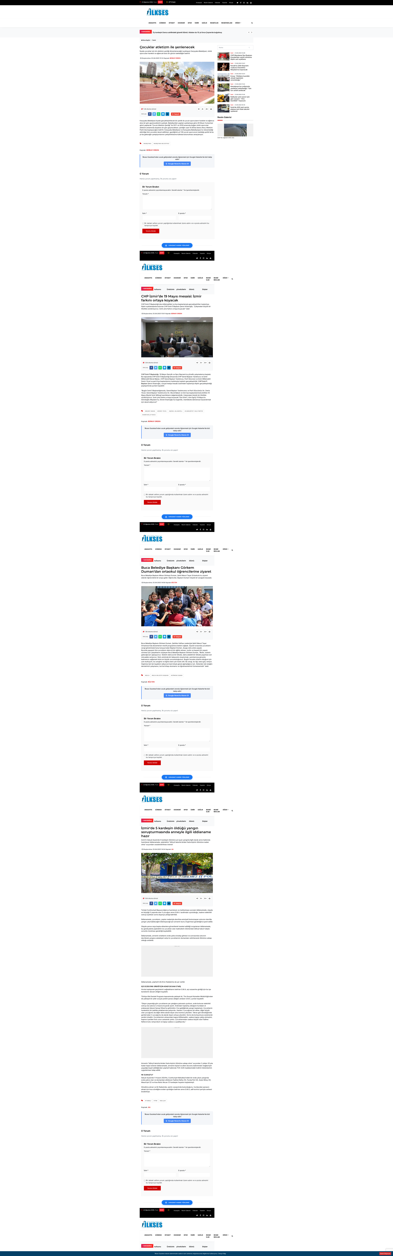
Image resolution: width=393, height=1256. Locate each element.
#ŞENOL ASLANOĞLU (175, 411)
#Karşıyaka (147, 143)
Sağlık (204, 23)
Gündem (162, 23)
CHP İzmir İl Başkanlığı (150, 374)
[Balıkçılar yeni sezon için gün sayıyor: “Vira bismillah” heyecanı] (223, 98)
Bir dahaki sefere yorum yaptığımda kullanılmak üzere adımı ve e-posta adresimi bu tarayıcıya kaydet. (176, 224)
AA (172, 849)
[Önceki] (248, 32)
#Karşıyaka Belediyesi (161, 143)
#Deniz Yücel (162, 411)
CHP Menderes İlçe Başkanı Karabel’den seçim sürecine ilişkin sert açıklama (241, 57)
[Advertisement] (216, 13)
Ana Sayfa (146, 40)
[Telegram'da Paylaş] (163, 114)
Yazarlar (224, 2)
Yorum (145, 194)
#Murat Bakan (150, 411)
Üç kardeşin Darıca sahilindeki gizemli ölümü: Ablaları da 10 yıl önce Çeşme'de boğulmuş (194, 289)
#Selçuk (163, 1100)
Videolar (217, 2)
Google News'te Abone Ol (178, 164)
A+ (207, 109)
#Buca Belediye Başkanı (160, 675)
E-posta (182, 213)
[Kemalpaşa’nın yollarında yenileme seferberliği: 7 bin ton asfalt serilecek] (223, 87)
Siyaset (172, 23)
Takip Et (176, 114)
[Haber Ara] (251, 22)
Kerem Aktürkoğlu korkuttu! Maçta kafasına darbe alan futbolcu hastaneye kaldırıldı (158, 289)
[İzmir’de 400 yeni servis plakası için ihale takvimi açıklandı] (223, 108)
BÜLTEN (174, 582)
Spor (190, 23)
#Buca (147, 675)
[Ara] (249, 47)
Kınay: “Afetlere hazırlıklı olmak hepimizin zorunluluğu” (240, 78)
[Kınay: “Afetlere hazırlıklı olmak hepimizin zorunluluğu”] (223, 77)
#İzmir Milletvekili (149, 414)
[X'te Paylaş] (154, 114)
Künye (231, 2)
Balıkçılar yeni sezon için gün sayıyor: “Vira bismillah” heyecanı (240, 99)
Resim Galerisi (208, 2)
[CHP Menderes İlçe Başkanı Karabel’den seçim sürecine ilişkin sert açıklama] (223, 56)
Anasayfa (199, 2)
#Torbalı (148, 1100)
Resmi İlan (214, 23)
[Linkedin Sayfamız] (247, 3)
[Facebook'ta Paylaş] (150, 114)
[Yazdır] (211, 109)
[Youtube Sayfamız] (251, 3)
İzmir (197, 23)
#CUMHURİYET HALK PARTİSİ (194, 411)
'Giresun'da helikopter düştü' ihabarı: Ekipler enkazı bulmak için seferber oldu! (206, 289)
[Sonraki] (251, 32)
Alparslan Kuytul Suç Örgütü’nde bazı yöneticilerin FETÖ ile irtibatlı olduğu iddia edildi (181, 289)
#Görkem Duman (176, 675)
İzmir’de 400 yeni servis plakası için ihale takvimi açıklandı (239, 109)
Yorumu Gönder (151, 231)
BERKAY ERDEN (175, 58)
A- (203, 109)
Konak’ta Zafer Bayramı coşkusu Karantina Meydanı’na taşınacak (239, 68)
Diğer (237, 23)
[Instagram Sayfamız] (244, 3)
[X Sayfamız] (237, 3)
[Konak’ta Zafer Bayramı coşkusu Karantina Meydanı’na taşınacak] (223, 67)
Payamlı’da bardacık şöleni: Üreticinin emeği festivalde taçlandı (177, 32)
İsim (144, 213)
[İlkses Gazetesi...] (157, 12)
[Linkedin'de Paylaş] (167, 114)
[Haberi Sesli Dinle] (198, 109)
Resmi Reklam (226, 23)
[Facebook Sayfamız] (240, 3)
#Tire (155, 1100)
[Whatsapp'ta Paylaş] (158, 114)
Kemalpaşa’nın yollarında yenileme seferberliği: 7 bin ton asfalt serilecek (240, 88)
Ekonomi (181, 23)
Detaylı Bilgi (222, 1253)
